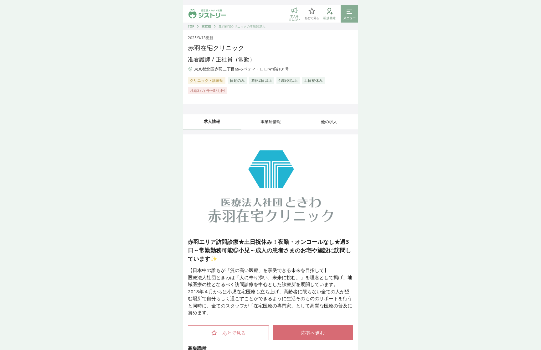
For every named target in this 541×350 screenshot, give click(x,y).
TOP (191, 26)
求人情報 (212, 121)
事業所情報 (270, 121)
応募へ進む (313, 333)
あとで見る (234, 333)
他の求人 (329, 121)
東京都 (206, 26)
